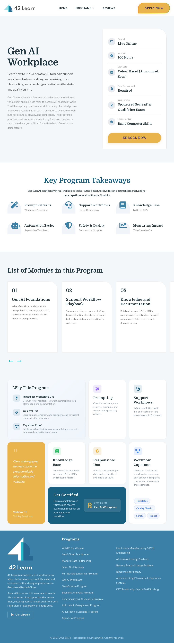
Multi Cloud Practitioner (76, 554)
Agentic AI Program (73, 617)
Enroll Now (134, 137)
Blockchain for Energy (128, 571)
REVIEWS (109, 8)
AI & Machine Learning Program (80, 611)
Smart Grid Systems (73, 567)
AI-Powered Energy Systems (132, 559)
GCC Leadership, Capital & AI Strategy (137, 589)
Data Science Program (74, 586)
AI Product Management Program (81, 605)
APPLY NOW (154, 8)
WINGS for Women (73, 548)
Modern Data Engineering (76, 560)
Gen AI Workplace (72, 579)
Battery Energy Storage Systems (134, 565)
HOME (63, 8)
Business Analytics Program (77, 592)
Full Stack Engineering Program (80, 573)
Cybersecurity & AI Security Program (82, 598)
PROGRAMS (83, 7)
